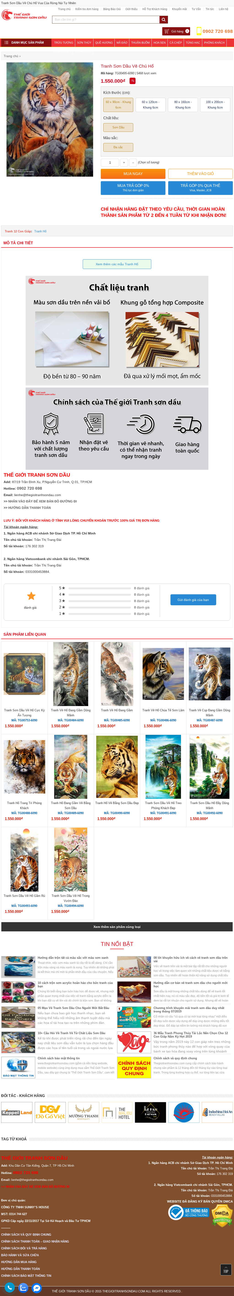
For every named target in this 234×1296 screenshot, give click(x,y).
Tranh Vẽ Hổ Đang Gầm (117, 710)
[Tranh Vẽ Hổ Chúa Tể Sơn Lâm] (163, 674)
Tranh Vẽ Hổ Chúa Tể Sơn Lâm (163, 710)
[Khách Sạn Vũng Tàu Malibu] (117, 1112)
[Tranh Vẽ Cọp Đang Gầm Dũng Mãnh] (209, 675)
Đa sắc (118, 147)
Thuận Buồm (140, 42)
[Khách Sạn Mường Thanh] (83, 1112)
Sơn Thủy (84, 42)
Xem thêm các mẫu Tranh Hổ (117, 264)
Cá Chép (176, 42)
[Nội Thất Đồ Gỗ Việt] (50, 1112)
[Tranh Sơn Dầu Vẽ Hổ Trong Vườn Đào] (70, 860)
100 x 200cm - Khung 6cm (215, 104)
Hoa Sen (160, 42)
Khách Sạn (83, 51)
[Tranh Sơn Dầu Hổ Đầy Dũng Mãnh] (209, 767)
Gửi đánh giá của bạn (193, 600)
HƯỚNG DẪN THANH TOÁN (29, 508)
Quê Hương (104, 42)
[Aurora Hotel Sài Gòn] (183, 1112)
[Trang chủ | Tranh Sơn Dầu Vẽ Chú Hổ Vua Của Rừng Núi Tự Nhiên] (24, 19)
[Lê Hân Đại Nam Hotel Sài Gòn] (150, 1112)
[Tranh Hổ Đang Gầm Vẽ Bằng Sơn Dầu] (70, 767)
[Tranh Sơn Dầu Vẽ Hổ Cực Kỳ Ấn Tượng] (24, 674)
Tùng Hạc (193, 42)
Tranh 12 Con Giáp (18, 231)
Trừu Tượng (63, 42)
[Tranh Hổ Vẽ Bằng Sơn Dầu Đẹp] (117, 767)
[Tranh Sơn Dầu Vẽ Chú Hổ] (50, 175)
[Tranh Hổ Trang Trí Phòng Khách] (24, 767)
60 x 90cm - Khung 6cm (118, 104)
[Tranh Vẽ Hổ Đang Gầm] (117, 674)
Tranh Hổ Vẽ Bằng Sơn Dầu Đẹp (117, 803)
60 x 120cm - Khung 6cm (150, 104)
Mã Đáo (122, 42)
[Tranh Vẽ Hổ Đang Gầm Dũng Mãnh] (70, 674)
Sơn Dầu (118, 127)
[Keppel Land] (16, 1112)
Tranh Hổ (40, 231)
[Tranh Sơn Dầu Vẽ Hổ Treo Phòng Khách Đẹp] (163, 767)
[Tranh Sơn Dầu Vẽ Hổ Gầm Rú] (24, 860)
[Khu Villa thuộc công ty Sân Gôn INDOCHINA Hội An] (217, 1112)
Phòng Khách (214, 42)
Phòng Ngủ (62, 51)
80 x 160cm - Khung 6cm (183, 104)
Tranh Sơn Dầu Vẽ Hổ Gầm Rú (24, 896)
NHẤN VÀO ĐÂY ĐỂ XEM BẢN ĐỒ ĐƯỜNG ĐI (42, 501)
